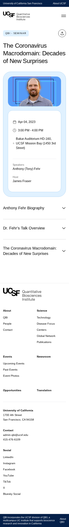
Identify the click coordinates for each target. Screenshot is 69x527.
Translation (44, 390)
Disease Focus (46, 323)
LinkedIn (8, 457)
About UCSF (59, 3)
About (7, 310)
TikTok (7, 481)
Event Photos (11, 375)
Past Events (10, 369)
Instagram (9, 463)
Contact (7, 329)
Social (7, 450)
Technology (44, 317)
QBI (5, 317)
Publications (44, 342)
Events (7, 356)
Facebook (9, 469)
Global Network (46, 335)
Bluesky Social (12, 493)
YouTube (8, 475)
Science (42, 310)
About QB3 (63, 520)
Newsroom (44, 356)
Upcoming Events (13, 363)
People (7, 323)
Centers (41, 329)
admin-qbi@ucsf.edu (15, 434)
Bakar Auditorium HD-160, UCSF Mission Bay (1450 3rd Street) (36, 143)
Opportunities (12, 390)
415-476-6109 (11, 439)
